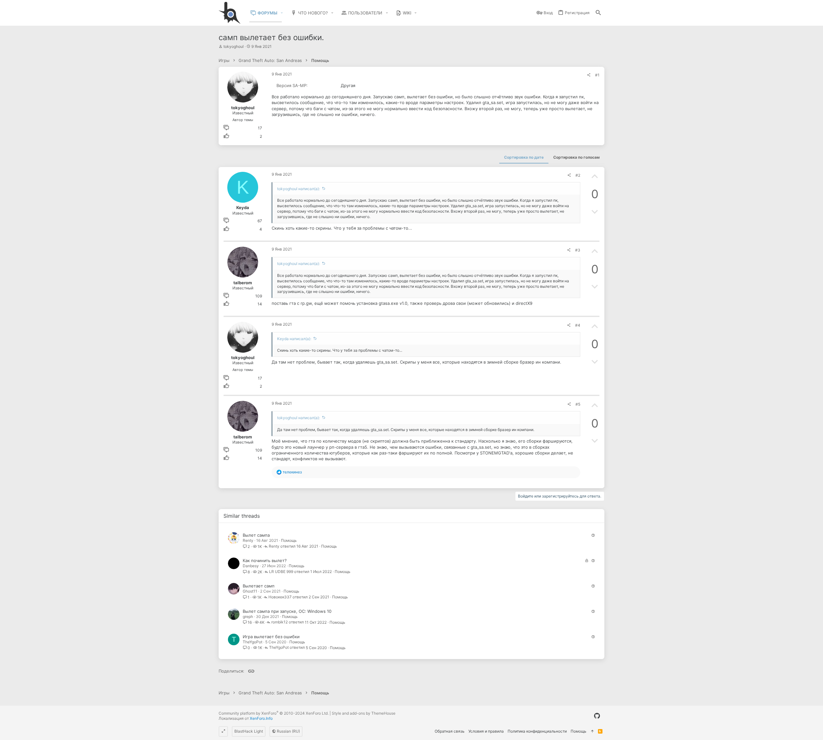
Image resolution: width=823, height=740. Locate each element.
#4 (577, 325)
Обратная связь (450, 731)
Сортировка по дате (524, 157)
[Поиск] (598, 13)
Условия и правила (486, 731)
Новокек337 (280, 597)
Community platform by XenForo (274, 713)
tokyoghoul (233, 46)
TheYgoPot (252, 641)
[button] (282, 13)
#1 (597, 75)
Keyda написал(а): (294, 338)
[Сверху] (592, 731)
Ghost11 (250, 591)
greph (248, 616)
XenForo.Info (261, 718)
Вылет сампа (256, 535)
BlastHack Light (248, 731)
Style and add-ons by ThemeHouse (363, 713)
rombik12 (279, 622)
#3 (577, 250)
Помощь (289, 540)
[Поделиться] (588, 75)
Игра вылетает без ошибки (271, 636)
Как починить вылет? (265, 560)
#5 (577, 404)
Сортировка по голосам (576, 157)
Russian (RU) (288, 731)
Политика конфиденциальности (537, 731)
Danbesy (251, 565)
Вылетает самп (259, 585)
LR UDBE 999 (281, 572)
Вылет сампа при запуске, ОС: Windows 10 (287, 611)
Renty (248, 540)
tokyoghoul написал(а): (298, 188)
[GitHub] (597, 715)
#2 (577, 175)
